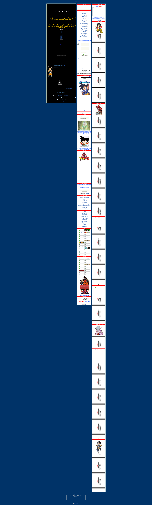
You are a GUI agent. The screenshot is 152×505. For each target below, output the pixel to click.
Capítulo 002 (99, 36)
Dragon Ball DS (84, 32)
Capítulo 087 (99, 210)
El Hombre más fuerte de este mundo (84, 196)
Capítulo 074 (99, 195)
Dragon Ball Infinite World (83, 36)
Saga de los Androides (84, 17)
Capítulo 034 (99, 70)
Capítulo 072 (99, 193)
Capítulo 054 (99, 92)
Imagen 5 (61, 34)
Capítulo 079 (99, 200)
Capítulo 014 (99, 49)
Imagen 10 (61, 39)
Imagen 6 (61, 35)
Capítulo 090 (99, 213)
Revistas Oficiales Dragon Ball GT (84, 217)
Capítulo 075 (99, 196)
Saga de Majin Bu (83, 12)
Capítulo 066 (99, 186)
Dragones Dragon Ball (84, 214)
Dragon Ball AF (84, 31)
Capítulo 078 (99, 199)
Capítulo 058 (99, 96)
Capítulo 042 (99, 79)
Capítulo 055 (99, 93)
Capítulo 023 (99, 140)
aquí (85, 304)
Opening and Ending (84, 28)
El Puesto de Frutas (84, 206)
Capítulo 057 (99, 95)
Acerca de (84, 494)
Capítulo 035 (99, 153)
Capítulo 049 (99, 168)
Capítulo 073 (99, 194)
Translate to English (69, 88)
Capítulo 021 (99, 138)
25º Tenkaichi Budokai (84, 26)
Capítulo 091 (99, 214)
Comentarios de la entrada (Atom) (63, 101)
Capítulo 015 (99, 50)
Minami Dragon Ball (84, 219)
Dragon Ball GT (84, 14)
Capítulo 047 (99, 84)
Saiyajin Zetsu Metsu (84, 207)
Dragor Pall (84, 225)
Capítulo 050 (99, 169)
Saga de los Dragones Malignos (84, 23)
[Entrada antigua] (75, 97)
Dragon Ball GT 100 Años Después (84, 197)
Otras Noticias (99, 20)
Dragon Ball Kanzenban (84, 222)
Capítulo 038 (99, 156)
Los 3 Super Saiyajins (84, 202)
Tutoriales (84, 34)
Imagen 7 (61, 36)
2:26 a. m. (63, 65)
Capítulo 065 (99, 185)
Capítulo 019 (99, 54)
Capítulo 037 (99, 155)
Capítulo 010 (99, 346)
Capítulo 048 (99, 85)
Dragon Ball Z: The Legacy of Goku (61, 11)
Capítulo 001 (99, 35)
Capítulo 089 (99, 212)
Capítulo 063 (99, 183)
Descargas (83, 21)
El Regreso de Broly (84, 200)
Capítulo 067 (99, 432)
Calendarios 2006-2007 (84, 221)
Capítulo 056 (99, 94)
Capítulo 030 (99, 66)
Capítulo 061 (99, 99)
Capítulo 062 (99, 100)
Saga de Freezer (84, 13)
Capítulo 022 (99, 139)
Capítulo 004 (99, 38)
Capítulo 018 (99, 53)
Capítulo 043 (99, 80)
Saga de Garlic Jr (84, 25)
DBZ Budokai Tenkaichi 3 (83, 24)
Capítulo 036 (99, 154)
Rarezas (85, 110)
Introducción (99, 34)
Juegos (57, 67)
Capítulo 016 (99, 51)
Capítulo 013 (99, 48)
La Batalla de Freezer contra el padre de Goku (84, 205)
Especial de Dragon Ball (84, 33)
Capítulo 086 (99, 209)
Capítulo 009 (99, 125)
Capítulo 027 (99, 63)
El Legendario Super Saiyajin (84, 198)
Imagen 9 (61, 38)
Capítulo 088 (99, 211)
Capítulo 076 (99, 197)
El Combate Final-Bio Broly (84, 199)
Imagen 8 (61, 37)
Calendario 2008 (84, 212)
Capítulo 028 (99, 64)
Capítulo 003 (99, 37)
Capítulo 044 (99, 81)
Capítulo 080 (99, 201)
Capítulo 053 (99, 284)
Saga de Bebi (83, 19)
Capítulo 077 (99, 198)
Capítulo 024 (99, 141)
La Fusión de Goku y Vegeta (84, 201)
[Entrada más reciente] (47, 97)
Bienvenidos (84, 35)
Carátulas (84, 211)
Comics (84, 27)
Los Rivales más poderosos (84, 208)
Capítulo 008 (99, 124)
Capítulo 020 (99, 55)
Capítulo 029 (99, 65)
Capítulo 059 (99, 97)
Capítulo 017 (99, 52)
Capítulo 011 (99, 239)
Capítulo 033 (99, 69)
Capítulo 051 (99, 170)
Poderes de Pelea (84, 37)
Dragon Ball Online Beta (84, 216)
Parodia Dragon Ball (84, 215)
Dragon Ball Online (83, 29)
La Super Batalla (84, 203)
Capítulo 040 (99, 77)
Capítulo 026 (99, 62)
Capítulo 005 (99, 39)
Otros (83, 18)
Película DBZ (83, 15)
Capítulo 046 (99, 83)
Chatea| (80, 494)
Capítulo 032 (99, 68)
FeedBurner (87, 193)
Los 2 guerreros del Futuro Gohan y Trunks (84, 204)
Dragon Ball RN (84, 213)
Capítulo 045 (99, 82)
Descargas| (77, 494)
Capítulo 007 (99, 123)
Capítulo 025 (99, 254)
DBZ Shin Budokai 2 (84, 30)
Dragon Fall (83, 16)
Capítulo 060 (99, 98)
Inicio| (67, 494)
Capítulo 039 (99, 269)
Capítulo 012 (99, 47)
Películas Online (84, 20)
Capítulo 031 (99, 67)
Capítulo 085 (99, 208)
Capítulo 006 (99, 40)
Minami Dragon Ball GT (84, 218)
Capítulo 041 (99, 78)
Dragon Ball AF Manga (84, 220)
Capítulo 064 (99, 184)
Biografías (84, 223)
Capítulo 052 (99, 171)
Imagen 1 (61, 31)
